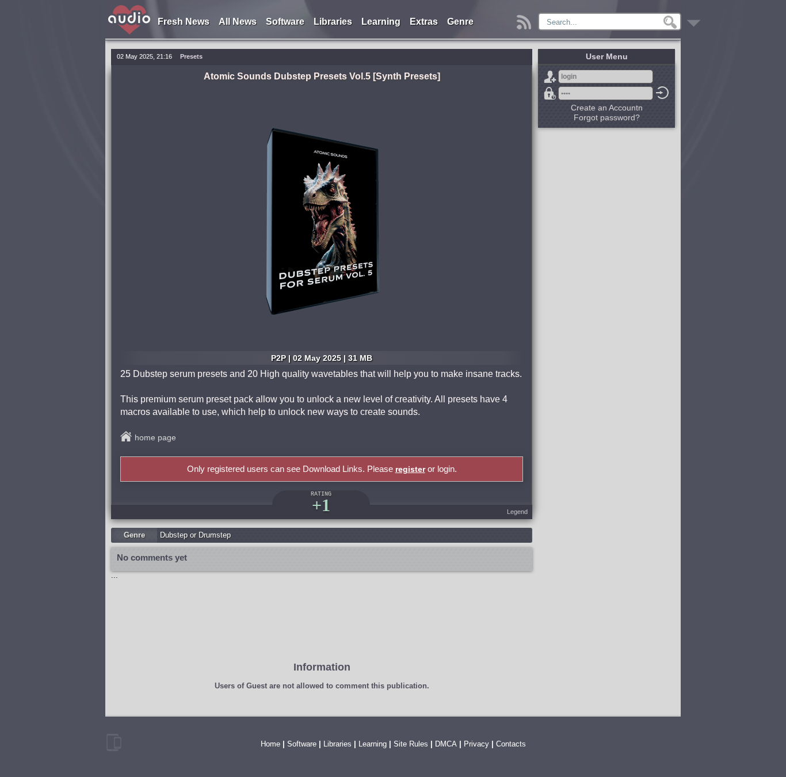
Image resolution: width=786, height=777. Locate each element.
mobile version (114, 742)
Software (285, 21)
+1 (321, 505)
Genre (460, 21)
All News (238, 21)
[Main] (129, 7)
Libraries (333, 21)
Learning (380, 21)
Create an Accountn (607, 107)
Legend (517, 511)
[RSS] (526, 19)
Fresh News (183, 21)
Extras (424, 21)
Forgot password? (550, 93)
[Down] (695, 19)
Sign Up (550, 76)
